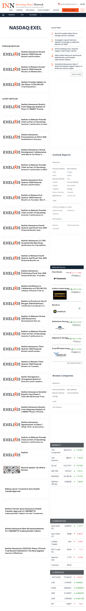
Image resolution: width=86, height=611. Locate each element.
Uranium (70, 192)
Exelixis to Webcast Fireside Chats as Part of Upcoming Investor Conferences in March (33, 214)
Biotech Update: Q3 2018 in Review (33, 468)
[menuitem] (60, 172)
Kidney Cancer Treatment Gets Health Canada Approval (22, 490)
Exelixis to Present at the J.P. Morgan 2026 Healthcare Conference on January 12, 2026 (34, 304)
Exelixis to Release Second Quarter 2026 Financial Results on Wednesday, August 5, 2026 (33, 70)
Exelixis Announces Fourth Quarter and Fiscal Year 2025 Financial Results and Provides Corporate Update (34, 229)
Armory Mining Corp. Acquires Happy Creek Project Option (66, 50)
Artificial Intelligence (60, 207)
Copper (69, 172)
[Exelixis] (11, 456)
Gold (54, 172)
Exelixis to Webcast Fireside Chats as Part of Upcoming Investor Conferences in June (34, 121)
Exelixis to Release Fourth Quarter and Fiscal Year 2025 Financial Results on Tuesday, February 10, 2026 (34, 259)
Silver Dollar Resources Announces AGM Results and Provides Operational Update (68, 57)
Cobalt (55, 185)
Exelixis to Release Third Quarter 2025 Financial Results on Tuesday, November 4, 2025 (32, 365)
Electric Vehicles (58, 192)
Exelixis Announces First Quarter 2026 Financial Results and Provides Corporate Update (32, 183)
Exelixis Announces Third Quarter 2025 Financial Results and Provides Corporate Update (32, 350)
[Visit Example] (82, 10)
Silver (54, 175)
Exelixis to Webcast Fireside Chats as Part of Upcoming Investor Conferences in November (33, 335)
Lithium (55, 182)
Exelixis (24, 452)
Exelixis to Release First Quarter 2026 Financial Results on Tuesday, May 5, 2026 (33, 198)
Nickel (69, 175)
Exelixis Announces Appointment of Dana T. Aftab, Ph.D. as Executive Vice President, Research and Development (34, 427)
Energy (69, 189)
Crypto (69, 207)
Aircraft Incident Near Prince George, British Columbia (66, 34)
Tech (22, 15)
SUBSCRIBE (56, 10)
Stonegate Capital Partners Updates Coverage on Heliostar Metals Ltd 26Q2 (67, 42)
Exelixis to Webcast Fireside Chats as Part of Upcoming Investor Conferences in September (33, 441)
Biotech (55, 225)
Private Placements (44, 10)
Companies (19, 10)
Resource (12, 15)
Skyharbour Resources (61, 321)
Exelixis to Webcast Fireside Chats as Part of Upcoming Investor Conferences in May (34, 167)
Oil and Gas (71, 196)
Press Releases (30, 10)
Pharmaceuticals (73, 225)
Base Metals (72, 169)
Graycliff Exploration (60, 348)
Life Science (33, 15)
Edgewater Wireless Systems (61, 338)
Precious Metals (59, 169)
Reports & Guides (69, 10)
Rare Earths (71, 185)
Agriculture (57, 196)
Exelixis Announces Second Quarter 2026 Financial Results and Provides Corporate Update (33, 55)
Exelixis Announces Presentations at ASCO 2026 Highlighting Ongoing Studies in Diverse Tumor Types (33, 139)
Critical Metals (72, 182)
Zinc (68, 179)
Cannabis (56, 228)
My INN (82, 4)
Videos (11, 10)
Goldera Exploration (60, 288)
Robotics (56, 214)
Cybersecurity (57, 210)
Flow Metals (57, 272)
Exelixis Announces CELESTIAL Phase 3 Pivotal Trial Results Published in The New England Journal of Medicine (25, 550)
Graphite (56, 189)
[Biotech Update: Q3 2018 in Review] (11, 471)
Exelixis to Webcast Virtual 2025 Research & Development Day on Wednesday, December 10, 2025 (33, 321)
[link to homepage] (8, 5)
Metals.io (56, 305)
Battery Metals (58, 179)
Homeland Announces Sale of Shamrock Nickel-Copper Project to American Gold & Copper (68, 66)
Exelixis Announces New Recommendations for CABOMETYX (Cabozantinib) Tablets (24, 529)
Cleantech (70, 210)
